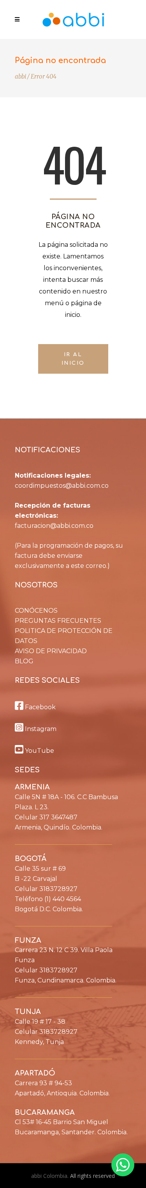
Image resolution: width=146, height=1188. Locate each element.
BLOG (24, 661)
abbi (20, 76)
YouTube (38, 750)
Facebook (39, 707)
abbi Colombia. (50, 1175)
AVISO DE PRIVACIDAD (51, 651)
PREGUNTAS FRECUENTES (58, 620)
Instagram (39, 729)
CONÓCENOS (36, 610)
